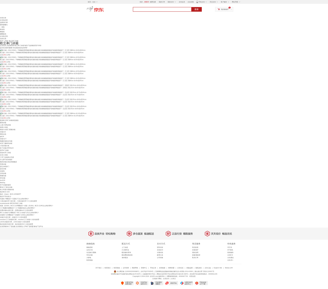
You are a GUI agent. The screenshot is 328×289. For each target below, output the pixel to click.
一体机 (2, 27)
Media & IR (229, 268)
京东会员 (182, 2)
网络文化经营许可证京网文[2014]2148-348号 (172, 274)
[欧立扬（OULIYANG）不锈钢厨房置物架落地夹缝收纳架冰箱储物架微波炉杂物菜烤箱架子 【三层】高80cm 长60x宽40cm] (42, 50)
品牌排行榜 (4, 22)
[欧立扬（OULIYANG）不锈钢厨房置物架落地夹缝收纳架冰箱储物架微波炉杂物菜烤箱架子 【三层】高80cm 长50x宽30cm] (42, 57)
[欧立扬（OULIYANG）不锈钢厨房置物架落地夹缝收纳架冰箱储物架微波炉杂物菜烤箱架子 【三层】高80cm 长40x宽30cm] (42, 64)
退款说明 (195, 252)
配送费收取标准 (127, 255)
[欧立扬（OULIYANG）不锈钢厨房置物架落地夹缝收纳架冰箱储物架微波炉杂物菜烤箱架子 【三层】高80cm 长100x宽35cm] (43, 113)
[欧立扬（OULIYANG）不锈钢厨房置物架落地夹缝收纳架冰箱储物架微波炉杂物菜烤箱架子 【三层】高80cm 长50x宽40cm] (42, 71)
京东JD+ (230, 260)
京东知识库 (4, 20)
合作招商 (126, 268)
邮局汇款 (160, 255)
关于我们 (98, 268)
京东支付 (166, 279)
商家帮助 (135, 268)
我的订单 (162, 2)
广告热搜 (12, 226)
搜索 (196, 9)
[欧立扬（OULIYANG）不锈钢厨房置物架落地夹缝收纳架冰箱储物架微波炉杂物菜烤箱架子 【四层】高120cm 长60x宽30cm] (43, 85)
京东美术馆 (4, 36)
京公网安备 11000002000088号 (127, 271)
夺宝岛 (229, 247)
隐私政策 (199, 268)
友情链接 (162, 268)
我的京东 (171, 2)
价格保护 (195, 250)
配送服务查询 (126, 252)
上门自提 (125, 247)
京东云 (173, 279)
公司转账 (160, 257)
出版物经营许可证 (149, 274)
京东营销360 (4, 226)
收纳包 (2, 29)
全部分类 (3, 18)
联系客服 (89, 260)
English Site (218, 268)
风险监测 (189, 268)
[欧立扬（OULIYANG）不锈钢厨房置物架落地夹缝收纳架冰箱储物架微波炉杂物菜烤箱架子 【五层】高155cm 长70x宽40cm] (43, 92)
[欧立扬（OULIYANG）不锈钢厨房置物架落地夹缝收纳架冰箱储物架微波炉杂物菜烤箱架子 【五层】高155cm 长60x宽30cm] (43, 99)
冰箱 (6, 41)
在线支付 (160, 250)
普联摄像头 (4, 25)
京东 (103, 10)
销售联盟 (171, 268)
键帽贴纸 (3, 34)
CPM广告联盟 (28, 226)
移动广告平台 (38, 226)
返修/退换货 (196, 255)
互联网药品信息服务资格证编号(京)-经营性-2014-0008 (174, 271)
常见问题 (89, 255)
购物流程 (89, 247)
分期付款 (160, 252)
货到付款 (160, 247)
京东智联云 (19, 226)
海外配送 (125, 257)
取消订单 (195, 257)
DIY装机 (230, 250)
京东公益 (208, 268)
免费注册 (153, 2)
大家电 (88, 257)
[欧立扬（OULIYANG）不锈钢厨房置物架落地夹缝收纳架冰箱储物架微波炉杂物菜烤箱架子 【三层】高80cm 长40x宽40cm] (42, 78)
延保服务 (230, 252)
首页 (1, 41)
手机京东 (202, 2)
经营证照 (192, 276)
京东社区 (180, 268)
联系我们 (108, 268)
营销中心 (144, 268)
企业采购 (191, 2)
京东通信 (230, 257)
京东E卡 (230, 255)
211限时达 (125, 250)
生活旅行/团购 (91, 252)
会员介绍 (89, 250)
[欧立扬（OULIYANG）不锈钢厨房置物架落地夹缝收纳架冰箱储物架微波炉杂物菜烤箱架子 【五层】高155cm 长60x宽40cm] (43, 106)
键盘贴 (2, 32)
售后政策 (195, 247)
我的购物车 (225, 9)
